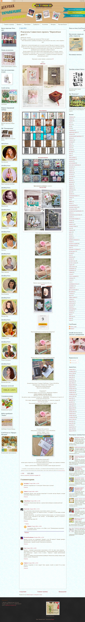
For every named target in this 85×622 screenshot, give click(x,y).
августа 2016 (71, 373)
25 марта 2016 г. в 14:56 (36, 526)
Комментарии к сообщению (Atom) (34, 594)
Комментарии (74, 362)
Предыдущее (62, 591)
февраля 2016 (72, 384)
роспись (71, 259)
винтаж (70, 149)
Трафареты (36, 24)
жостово (71, 174)
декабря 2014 (72, 411)
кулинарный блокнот (73, 195)
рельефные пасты (73, 245)
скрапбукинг (71, 268)
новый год (71, 224)
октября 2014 (72, 415)
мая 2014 (71, 425)
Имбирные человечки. (79, 437)
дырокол (71, 170)
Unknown (26, 491)
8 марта (70, 118)
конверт (70, 184)
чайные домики (72, 297)
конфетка (71, 188)
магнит (70, 203)
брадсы (70, 145)
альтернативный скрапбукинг (75, 136)
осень (70, 228)
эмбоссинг (71, 316)
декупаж (71, 161)
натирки (71, 220)
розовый (71, 253)
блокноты (71, 140)
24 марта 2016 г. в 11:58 (35, 501)
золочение (71, 176)
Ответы (27, 523)
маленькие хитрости (73, 207)
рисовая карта (72, 251)
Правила (19, 24)
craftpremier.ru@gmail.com (10, 605)
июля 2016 (71, 375)
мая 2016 (71, 379)
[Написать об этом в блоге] (29, 473)
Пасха (70, 124)
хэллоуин (71, 293)
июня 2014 (71, 423)
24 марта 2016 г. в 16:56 (31, 548)
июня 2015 (71, 400)
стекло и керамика (73, 276)
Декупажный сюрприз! (79, 478)
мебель (70, 212)
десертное (71, 166)
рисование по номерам (74, 249)
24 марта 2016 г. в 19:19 (33, 563)
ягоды (70, 320)
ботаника (71, 142)
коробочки (71, 189)
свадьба (70, 264)
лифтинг (71, 201)
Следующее (22, 591)
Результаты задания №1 (80, 528)
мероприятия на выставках (75, 214)
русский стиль (72, 260)
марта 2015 (71, 406)
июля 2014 (71, 421)
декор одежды (72, 157)
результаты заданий (34, 475)
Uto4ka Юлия (27, 501)
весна (70, 147)
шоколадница (72, 308)
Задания (71, 120)
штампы (71, 312)
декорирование (72, 159)
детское (70, 168)
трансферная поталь (73, 283)
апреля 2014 (71, 427)
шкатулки (71, 305)
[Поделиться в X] (30, 473)
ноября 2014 (71, 413)
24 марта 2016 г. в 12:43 (39, 537)
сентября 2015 (72, 394)
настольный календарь (74, 218)
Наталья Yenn (43, 187)
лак (69, 199)
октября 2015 (72, 392)
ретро (70, 247)
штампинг (71, 310)
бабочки (71, 138)
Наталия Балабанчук (43, 157)
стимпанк (71, 278)
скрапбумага (72, 270)
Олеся (39, 401)
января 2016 (71, 386)
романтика (71, 257)
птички (70, 241)
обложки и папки (72, 226)
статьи (70, 274)
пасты (70, 234)
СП (52, 59)
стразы (70, 280)
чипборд (71, 299)
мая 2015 (71, 402)
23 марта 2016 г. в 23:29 (34, 483)
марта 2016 (71, 382)
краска (70, 191)
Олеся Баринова (43, 110)
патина (70, 236)
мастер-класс (72, 209)
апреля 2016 (71, 381)
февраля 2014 (72, 430)
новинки (71, 222)
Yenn (25, 548)
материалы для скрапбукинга (75, 211)
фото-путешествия (73, 289)
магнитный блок (72, 205)
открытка (71, 230)
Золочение (45, 24)
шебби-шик (71, 303)
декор (70, 155)
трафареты (71, 287)
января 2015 (71, 409)
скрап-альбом (72, 266)
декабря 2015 (72, 388)
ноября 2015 (71, 390)
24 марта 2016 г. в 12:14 (34, 509)
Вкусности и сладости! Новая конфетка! (80, 519)
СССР (70, 128)
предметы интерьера (73, 239)
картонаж (71, 182)
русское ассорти (72, 262)
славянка (71, 272)
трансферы (71, 285)
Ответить (26, 487)
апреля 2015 (71, 404)
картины (71, 180)
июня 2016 (71, 377)
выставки (71, 151)
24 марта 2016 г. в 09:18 (33, 491)
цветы (70, 295)
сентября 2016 (72, 371)
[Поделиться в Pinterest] (33, 473)
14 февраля (71, 117)
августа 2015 (71, 396)
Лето (70, 122)
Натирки (53, 24)
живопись (71, 172)
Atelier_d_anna (73, 326)
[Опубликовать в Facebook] (31, 473)
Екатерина (26, 483)
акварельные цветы (73, 132)
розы (70, 255)
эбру (70, 314)
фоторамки (71, 291)
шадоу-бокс (71, 301)
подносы (71, 237)
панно (70, 232)
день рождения (72, 163)
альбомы (71, 134)
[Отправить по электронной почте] (27, 473)
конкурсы (71, 186)
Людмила (43, 284)
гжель (70, 153)
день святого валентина (74, 165)
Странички (71, 130)
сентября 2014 (72, 417)
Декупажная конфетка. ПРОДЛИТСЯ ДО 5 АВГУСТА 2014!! (79, 489)
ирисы (70, 178)
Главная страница (9, 24)
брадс (70, 143)
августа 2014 (71, 419)
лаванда (70, 197)
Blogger (52, 619)
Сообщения (73, 360)
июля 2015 (71, 398)
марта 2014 (71, 429)
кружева (71, 193)
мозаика (71, 216)
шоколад (71, 306)
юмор (70, 318)
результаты (27, 475)
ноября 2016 (71, 369)
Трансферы (27, 24)
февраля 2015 (72, 407)
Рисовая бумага (62, 24)
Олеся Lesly (26, 509)
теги (70, 282)
